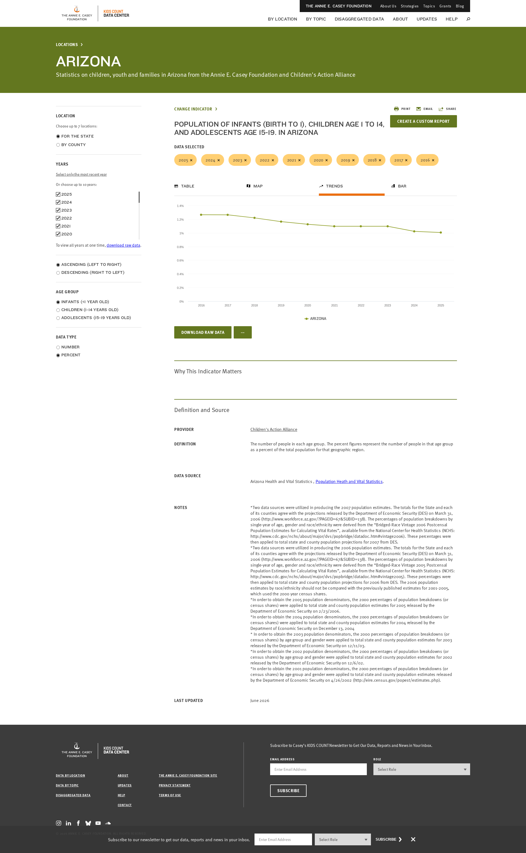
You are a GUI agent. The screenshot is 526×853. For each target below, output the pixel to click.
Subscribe (288, 790)
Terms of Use (170, 795)
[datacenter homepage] (116, 13)
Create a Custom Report (423, 121)
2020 (318, 160)
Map (258, 186)
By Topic (316, 19)
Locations (67, 44)
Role (377, 759)
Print (405, 109)
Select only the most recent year (81, 174)
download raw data (123, 245)
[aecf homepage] (77, 13)
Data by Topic (67, 785)
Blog (460, 6)
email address (282, 759)
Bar (402, 186)
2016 (425, 160)
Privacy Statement (175, 785)
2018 (372, 160)
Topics (429, 6)
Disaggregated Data (359, 19)
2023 (237, 160)
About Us (388, 6)
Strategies (410, 6)
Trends (334, 186)
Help (452, 19)
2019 (345, 160)
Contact (125, 805)
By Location (282, 19)
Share (451, 109)
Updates (427, 19)
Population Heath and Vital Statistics (349, 481)
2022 (264, 160)
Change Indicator (193, 109)
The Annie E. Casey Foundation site (188, 775)
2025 (183, 160)
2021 (291, 160)
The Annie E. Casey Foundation (338, 6)
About (400, 19)
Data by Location (70, 775)
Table (187, 186)
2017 (398, 160)
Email (428, 109)
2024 (210, 160)
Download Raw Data (202, 332)
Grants (445, 6)
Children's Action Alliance (273, 429)
